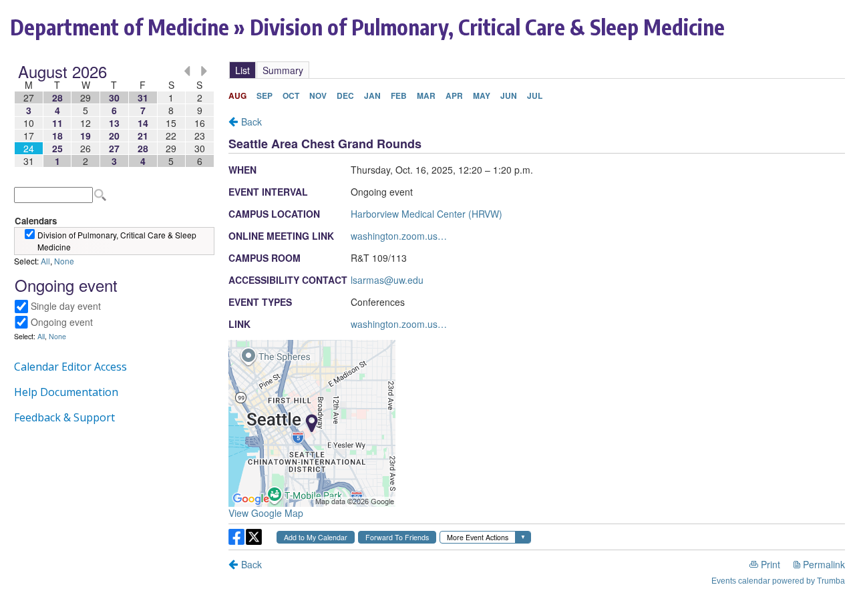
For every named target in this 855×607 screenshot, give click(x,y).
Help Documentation (66, 392)
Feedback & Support (64, 417)
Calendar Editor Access (70, 366)
